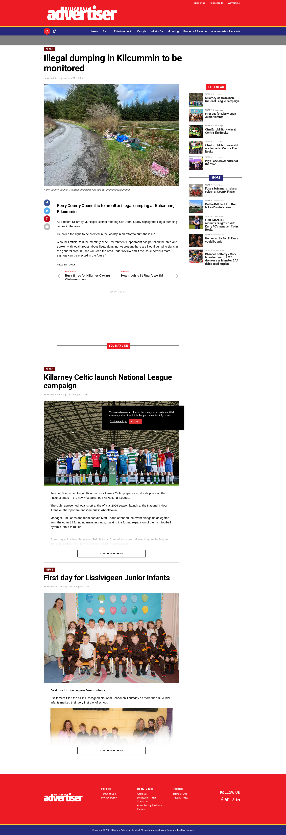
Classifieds (216, 2)
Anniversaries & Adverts (225, 31)
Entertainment (122, 31)
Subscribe (199, 2)
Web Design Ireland (171, 830)
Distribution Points (147, 797)
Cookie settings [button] (118, 421)
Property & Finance (195, 31)
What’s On (157, 31)
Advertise (234, 2)
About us (142, 793)
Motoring (173, 31)
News (94, 31)
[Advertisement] (182, 13)
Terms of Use (108, 793)
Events (141, 809)
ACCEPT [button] (135, 421)
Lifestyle (141, 31)
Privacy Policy (109, 797)
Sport (106, 31)
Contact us (143, 801)
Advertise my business (149, 805)
